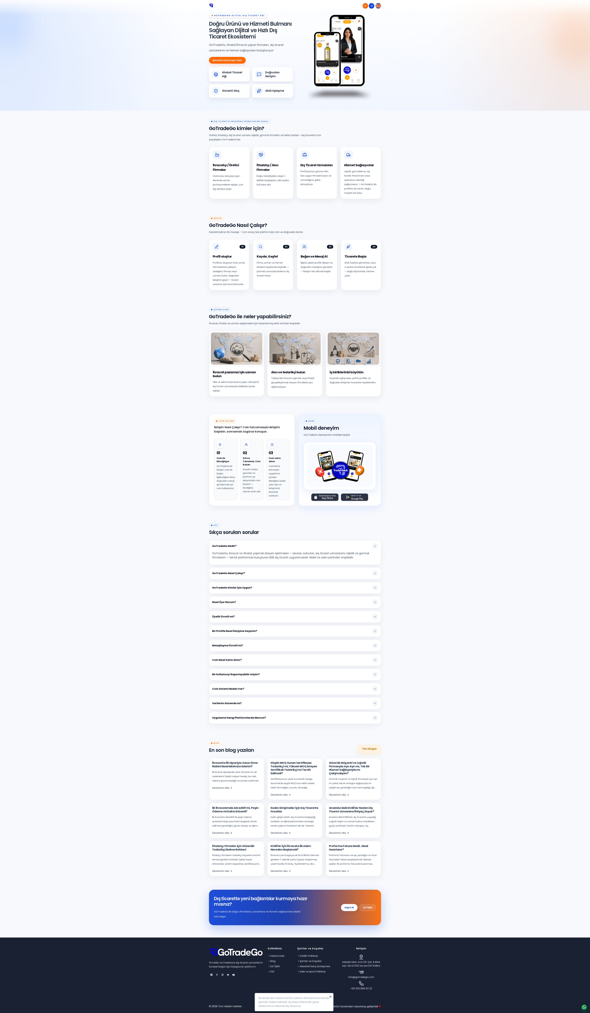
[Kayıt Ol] (365, 6)
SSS (272, 971)
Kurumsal (274, 5)
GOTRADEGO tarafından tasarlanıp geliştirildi (351, 1006)
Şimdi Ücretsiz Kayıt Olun (227, 60)
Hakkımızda (277, 956)
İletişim (345, 5)
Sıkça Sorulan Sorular (317, 5)
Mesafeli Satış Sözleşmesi (315, 966)
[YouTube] (233, 974)
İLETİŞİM (367, 907)
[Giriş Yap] (371, 6)
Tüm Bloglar (369, 748)
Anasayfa (253, 5)
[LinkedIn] (211, 974)
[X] (228, 974)
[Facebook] (216, 974)
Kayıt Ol (349, 907)
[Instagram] (222, 974)
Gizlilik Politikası (309, 956)
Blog (291, 5)
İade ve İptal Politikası (313, 971)
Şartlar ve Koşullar (311, 961)
